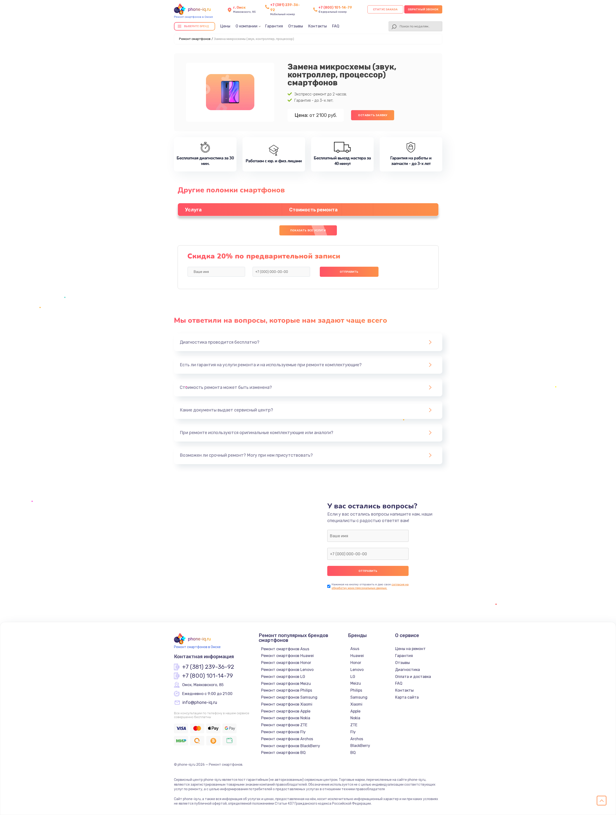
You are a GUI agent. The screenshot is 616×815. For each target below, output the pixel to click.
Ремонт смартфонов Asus (285, 649)
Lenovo (357, 669)
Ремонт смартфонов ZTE (284, 725)
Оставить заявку (372, 115)
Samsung (358, 697)
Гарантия (274, 26)
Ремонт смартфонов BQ (283, 752)
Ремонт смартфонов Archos (287, 739)
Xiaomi (356, 704)
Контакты (317, 26)
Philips (356, 690)
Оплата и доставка (413, 676)
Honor (355, 662)
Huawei (357, 655)
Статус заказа (385, 9)
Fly (353, 732)
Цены (225, 26)
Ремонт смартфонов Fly (283, 732)
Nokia (355, 718)
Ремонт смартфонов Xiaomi (286, 704)
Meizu (355, 683)
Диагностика (407, 669)
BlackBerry (360, 745)
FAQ (335, 26)
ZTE (353, 725)
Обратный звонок (423, 9)
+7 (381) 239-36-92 (208, 667)
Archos (356, 739)
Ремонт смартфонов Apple (285, 711)
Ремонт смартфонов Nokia (285, 718)
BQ (353, 752)
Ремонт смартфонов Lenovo (287, 669)
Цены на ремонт (410, 648)
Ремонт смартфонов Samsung (289, 697)
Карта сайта (407, 697)
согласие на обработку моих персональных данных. (370, 586)
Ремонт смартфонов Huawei (287, 655)
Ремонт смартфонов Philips (286, 690)
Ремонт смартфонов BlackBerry (290, 746)
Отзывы (295, 26)
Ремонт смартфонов (195, 39)
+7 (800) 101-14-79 (335, 8)
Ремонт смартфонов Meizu (286, 683)
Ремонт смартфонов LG (283, 676)
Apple (355, 711)
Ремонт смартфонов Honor (286, 662)
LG (352, 676)
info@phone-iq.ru (199, 702)
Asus (354, 648)
